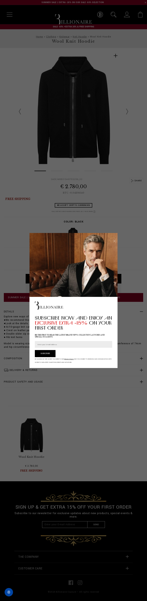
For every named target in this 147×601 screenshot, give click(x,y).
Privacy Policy (69, 359)
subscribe (45, 353)
